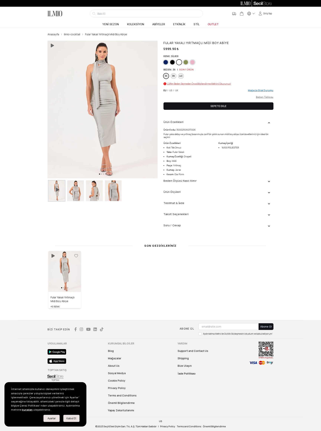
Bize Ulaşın (185, 365)
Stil (197, 24)
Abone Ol (266, 326)
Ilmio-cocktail (72, 34)
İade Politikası (187, 373)
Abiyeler (158, 24)
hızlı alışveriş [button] (64, 284)
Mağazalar (114, 358)
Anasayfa (53, 34)
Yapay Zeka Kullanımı (121, 410)
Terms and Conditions (122, 395)
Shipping (183, 358)
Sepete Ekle (218, 106)
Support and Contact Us (193, 351)
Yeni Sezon (110, 24)
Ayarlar (52, 418)
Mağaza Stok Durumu (260, 90)
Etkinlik (179, 24)
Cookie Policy (116, 380)
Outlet (213, 24)
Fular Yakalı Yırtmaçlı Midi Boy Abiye (106, 34)
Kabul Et (71, 418)
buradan (27, 409)
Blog (111, 351)
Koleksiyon (135, 24)
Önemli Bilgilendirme (121, 403)
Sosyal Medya (117, 373)
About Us (113, 365)
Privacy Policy (117, 388)
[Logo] (55, 13)
